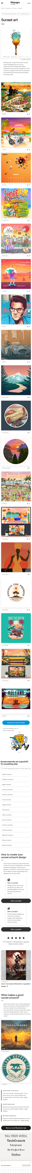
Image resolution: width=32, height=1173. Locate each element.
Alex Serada (6, 397)
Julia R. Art (5, 981)
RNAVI (4, 114)
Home (3, 8)
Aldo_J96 (5, 255)
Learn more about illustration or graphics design (15, 985)
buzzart (4, 149)
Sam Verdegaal (5, 1051)
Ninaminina (5, 539)
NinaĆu (5, 503)
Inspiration (8, 8)
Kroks (4, 326)
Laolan (4, 185)
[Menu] (2, 3)
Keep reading (25, 1120)
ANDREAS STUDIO (26, 59)
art (8, 74)
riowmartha (5, 645)
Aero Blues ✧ (6, 574)
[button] (30, 1162)
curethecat (4, 1084)
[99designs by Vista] (15, 3)
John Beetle (5, 609)
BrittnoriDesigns (6, 468)
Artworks (14, 8)
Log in (29, 3)
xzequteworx (6, 220)
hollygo (5, 716)
